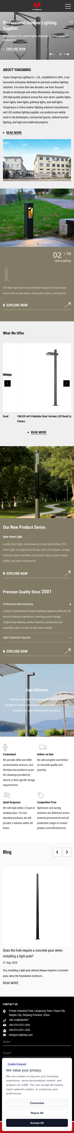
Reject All (37, 1112)
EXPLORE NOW (17, 305)
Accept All (37, 1122)
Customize (37, 1103)
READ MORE (10, 983)
